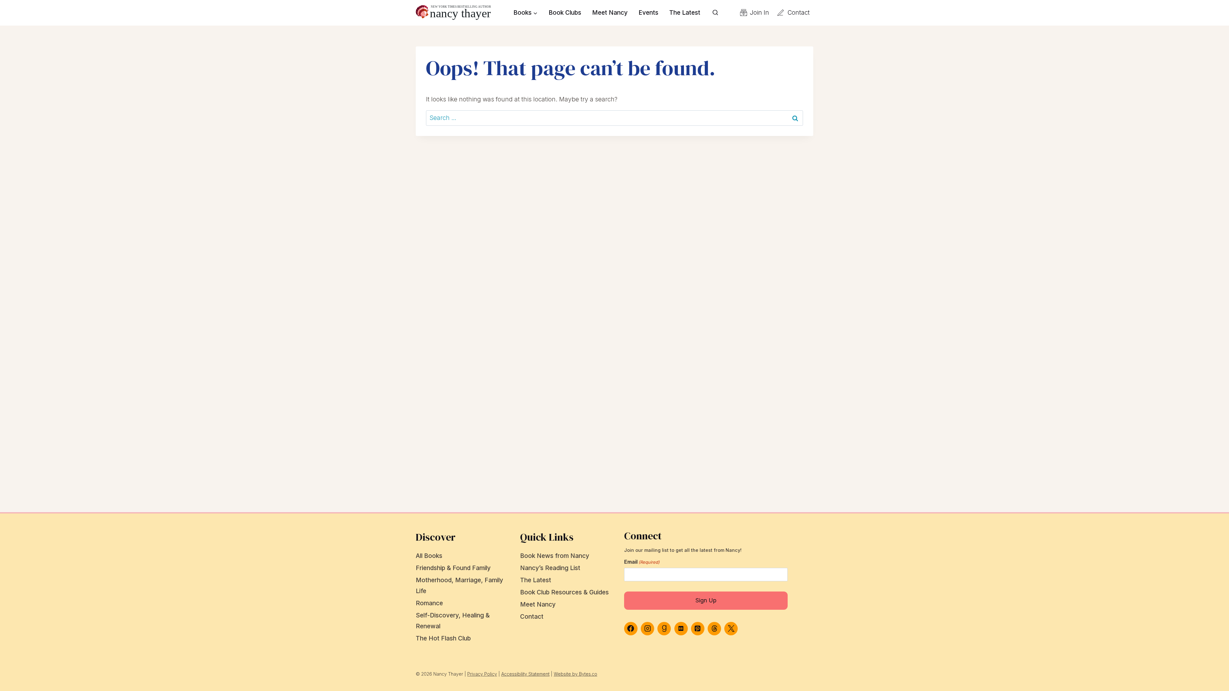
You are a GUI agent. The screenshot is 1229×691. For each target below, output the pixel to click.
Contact (799, 12)
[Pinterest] (697, 628)
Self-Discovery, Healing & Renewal (453, 621)
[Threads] (714, 628)
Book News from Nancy (554, 556)
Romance (429, 603)
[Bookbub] (681, 628)
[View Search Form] (715, 13)
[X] (731, 628)
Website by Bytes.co (575, 674)
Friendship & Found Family (453, 568)
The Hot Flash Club (443, 638)
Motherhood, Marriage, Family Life (459, 585)
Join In (759, 12)
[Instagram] (647, 628)
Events (648, 12)
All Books (429, 556)
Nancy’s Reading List (550, 568)
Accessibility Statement (525, 674)
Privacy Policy (482, 674)
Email (642, 562)
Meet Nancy (610, 12)
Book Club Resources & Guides (564, 592)
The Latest (684, 12)
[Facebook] (631, 628)
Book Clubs (565, 12)
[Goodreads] (664, 628)
